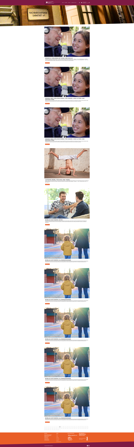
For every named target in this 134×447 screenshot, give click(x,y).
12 (67, 426)
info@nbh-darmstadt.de (46, 439)
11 (65, 426)
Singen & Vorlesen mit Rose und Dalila (59, 58)
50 (48, 429)
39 (72, 428)
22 (85, 426)
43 (80, 428)
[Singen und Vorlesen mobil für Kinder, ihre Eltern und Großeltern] (67, 82)
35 (65, 428)
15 (72, 426)
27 (50, 428)
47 (87, 428)
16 (74, 426)
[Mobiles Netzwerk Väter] (67, 203)
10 (63, 426)
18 (78, 426)
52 (52, 429)
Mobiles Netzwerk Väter (54, 220)
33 (61, 428)
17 (76, 426)
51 (50, 429)
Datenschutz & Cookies (58, 441)
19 (80, 426)
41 (76, 428)
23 (87, 426)
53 (54, 429)
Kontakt (57, 436)
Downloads (57, 437)
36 (67, 428)
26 (48, 428)
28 (52, 428)
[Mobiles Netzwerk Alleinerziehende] (67, 244)
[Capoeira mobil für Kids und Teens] (67, 163)
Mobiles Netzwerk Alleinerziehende (58, 260)
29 (54, 428)
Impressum (57, 440)
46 (85, 428)
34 (63, 428)
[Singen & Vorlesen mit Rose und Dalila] (67, 42)
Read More (47, 103)
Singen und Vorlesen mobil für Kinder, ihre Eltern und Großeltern (65, 99)
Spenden (84, 2)
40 (74, 428)
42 (78, 428)
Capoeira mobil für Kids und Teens (57, 179)
